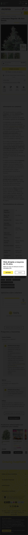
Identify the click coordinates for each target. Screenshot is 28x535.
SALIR (20, 272)
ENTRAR (8, 272)
